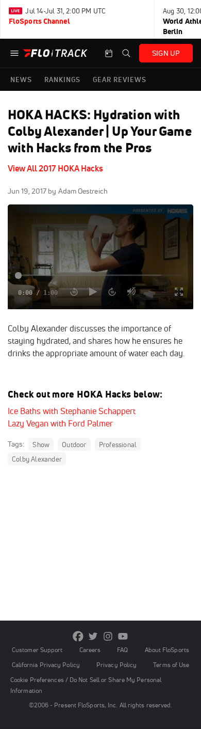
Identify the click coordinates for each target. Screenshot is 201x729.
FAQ (122, 650)
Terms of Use (171, 665)
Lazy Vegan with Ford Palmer (60, 423)
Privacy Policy (116, 665)
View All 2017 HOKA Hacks (55, 168)
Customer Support (37, 650)
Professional (118, 444)
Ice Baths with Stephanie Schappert (72, 411)
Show (40, 444)
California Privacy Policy (46, 665)
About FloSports (167, 650)
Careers (90, 650)
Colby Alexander (37, 459)
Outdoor (74, 444)
